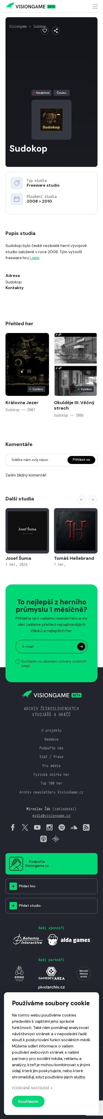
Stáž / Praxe (52, 756)
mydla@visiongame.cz (51, 815)
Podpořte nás (52, 748)
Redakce (51, 739)
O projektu (52, 730)
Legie (34, 257)
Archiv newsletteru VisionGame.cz (52, 792)
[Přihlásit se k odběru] (81, 647)
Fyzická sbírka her (52, 774)
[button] (82, 500)
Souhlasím (28, 1101)
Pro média (51, 765)
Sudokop (40, 26)
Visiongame (18, 26)
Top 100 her (51, 783)
